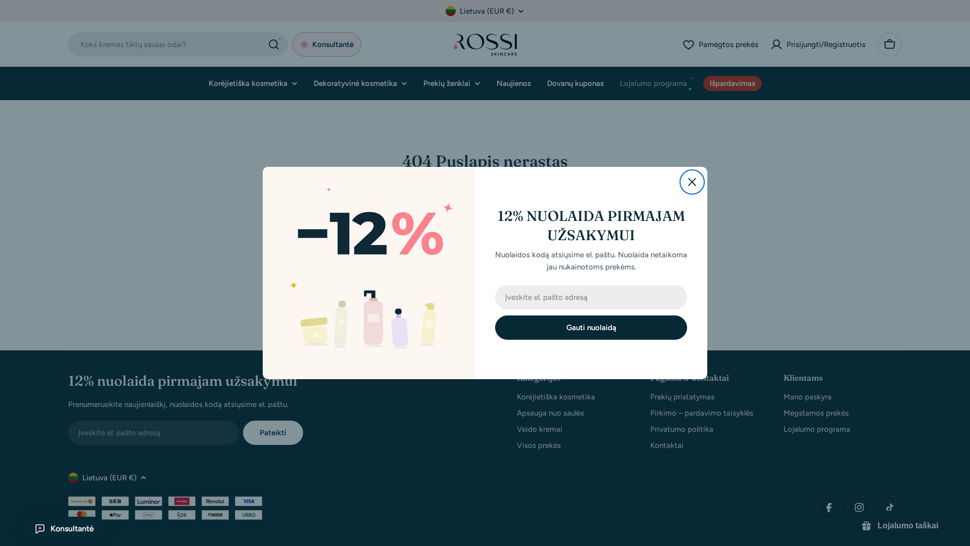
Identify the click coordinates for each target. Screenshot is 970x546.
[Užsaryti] (692, 182)
